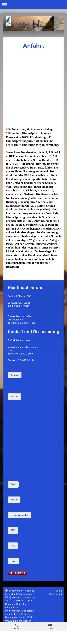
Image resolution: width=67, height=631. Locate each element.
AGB (12, 530)
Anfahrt (14, 396)
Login (59, 590)
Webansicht (55, 594)
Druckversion (16, 590)
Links (13, 561)
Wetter (14, 499)
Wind (13, 484)
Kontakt (14, 375)
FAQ (12, 545)
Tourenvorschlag (19, 515)
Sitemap (29, 590)
